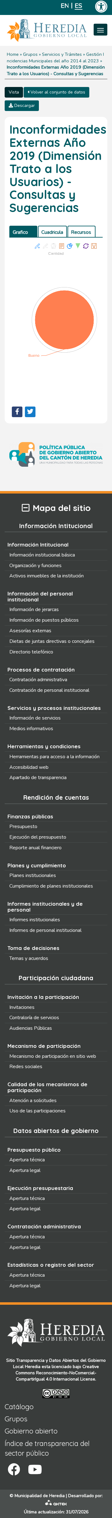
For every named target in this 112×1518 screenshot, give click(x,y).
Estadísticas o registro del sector (50, 1264)
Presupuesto (23, 826)
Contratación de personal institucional (49, 690)
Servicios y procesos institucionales (54, 708)
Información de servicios (35, 718)
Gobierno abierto (31, 1431)
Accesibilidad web (29, 767)
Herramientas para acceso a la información (54, 756)
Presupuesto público (34, 1149)
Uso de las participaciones (37, 1110)
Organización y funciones (35, 565)
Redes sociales (25, 1066)
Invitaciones (22, 1007)
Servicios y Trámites (62, 54)
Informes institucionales (34, 919)
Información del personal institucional (40, 596)
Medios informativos (31, 728)
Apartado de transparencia (38, 777)
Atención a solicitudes (33, 1100)
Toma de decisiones (33, 948)
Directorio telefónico (31, 651)
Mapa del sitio (62, 508)
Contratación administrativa (38, 679)
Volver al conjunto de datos (57, 92)
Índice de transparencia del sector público (47, 1448)
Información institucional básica (42, 555)
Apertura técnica (27, 1159)
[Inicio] (56, 30)
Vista (14, 92)
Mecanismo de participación (44, 1046)
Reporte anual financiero (35, 847)
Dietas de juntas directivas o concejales (52, 641)
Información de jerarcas (34, 609)
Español (78, 6)
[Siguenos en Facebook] (14, 1469)
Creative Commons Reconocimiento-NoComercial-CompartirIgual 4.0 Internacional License (57, 1373)
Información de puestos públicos (44, 620)
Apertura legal (24, 1170)
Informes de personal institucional (45, 930)
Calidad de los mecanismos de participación (47, 1087)
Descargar (24, 105)
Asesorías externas (30, 630)
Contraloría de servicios (34, 1017)
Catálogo (19, 1406)
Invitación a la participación (43, 997)
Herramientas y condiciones (44, 746)
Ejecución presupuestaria (40, 1188)
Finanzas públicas (30, 816)
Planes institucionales (32, 875)
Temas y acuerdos (28, 958)
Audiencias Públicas (30, 1028)
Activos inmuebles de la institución (46, 575)
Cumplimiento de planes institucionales (51, 886)
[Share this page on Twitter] (30, 412)
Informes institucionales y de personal (45, 906)
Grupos (30, 54)
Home (13, 54)
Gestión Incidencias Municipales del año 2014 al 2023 (55, 57)
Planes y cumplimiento (36, 865)
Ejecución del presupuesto (37, 837)
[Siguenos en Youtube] (35, 1469)
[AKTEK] (56, 1504)
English (64, 6)
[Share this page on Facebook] (17, 412)
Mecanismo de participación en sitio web (52, 1056)
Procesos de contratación (41, 669)
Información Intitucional (37, 544)
